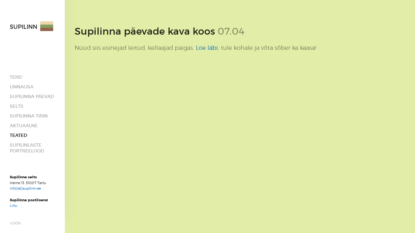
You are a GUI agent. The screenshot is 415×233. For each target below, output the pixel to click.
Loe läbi (207, 47)
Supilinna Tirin (29, 116)
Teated (18, 135)
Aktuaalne (24, 125)
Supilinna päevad (32, 96)
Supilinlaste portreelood (27, 148)
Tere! (16, 77)
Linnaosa (21, 87)
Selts (16, 106)
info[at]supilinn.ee (26, 188)
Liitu (13, 205)
